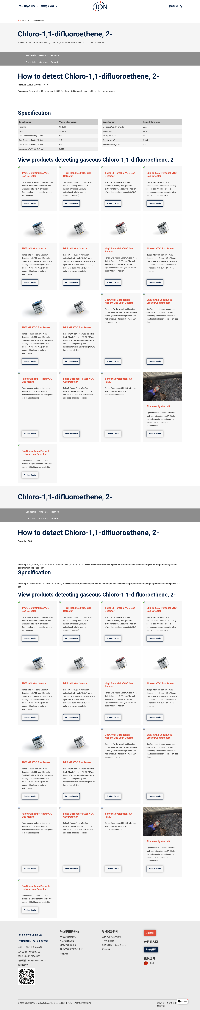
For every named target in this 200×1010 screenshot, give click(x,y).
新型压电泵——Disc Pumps (114, 945)
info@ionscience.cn (37, 960)
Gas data (43, 55)
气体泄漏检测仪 (27, 6)
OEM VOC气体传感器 (111, 937)
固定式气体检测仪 (68, 945)
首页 (20, 20)
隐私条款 (160, 1003)
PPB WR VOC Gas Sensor (77, 327)
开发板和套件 (108, 941)
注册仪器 (64, 953)
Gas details (31, 55)
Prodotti (54, 62)
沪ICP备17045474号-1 (83, 1003)
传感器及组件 (47, 6)
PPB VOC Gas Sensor (75, 248)
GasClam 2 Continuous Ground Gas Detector (159, 301)
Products (55, 55)
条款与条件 (171, 1003)
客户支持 (106, 949)
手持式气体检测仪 (68, 937)
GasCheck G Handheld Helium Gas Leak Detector (119, 301)
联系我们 (173, 6)
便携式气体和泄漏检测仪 (71, 949)
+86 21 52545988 (32, 956)
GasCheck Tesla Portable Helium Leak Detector (36, 453)
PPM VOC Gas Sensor (34, 248)
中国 (152, 963)
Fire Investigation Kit (158, 406)
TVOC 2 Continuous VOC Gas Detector (35, 174)
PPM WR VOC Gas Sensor (36, 327)
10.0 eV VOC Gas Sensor (160, 248)
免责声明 (161, 1006)
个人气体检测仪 (67, 941)
